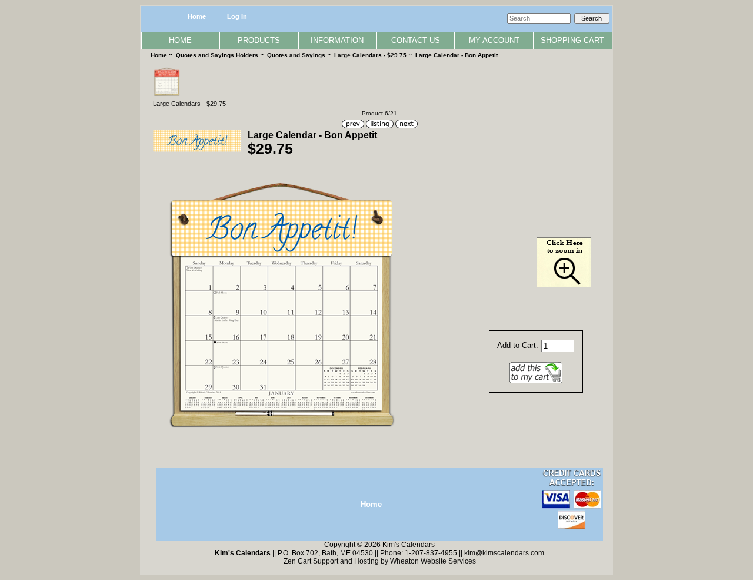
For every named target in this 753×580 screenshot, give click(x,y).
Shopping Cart (572, 40)
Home (197, 16)
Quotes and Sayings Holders (217, 55)
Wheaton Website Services (433, 561)
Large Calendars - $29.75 (370, 55)
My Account (494, 40)
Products (259, 40)
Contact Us (415, 40)
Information (337, 40)
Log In (237, 16)
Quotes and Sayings (296, 55)
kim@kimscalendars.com (504, 553)
